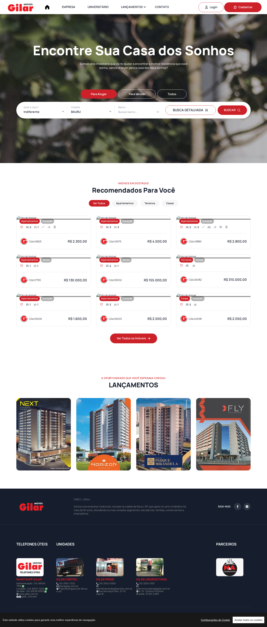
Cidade (75, 107)
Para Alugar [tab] (99, 94)
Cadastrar (245, 7)
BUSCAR (230, 110)
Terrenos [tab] (150, 203)
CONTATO (162, 7)
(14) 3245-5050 (107, 583)
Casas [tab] (170, 203)
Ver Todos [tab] (99, 203)
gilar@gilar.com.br (68, 586)
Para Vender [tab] (137, 94)
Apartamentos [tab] (125, 203)
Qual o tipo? (31, 107)
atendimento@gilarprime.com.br (114, 588)
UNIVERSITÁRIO (98, 7)
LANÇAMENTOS (132, 7)
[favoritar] (21, 227)
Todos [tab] (172, 94)
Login (213, 7)
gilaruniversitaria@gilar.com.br (153, 588)
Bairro (122, 107)
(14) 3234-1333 (146, 583)
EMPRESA (68, 7)
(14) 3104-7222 (66, 583)
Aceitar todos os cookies (248, 619)
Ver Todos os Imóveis (131, 338)
